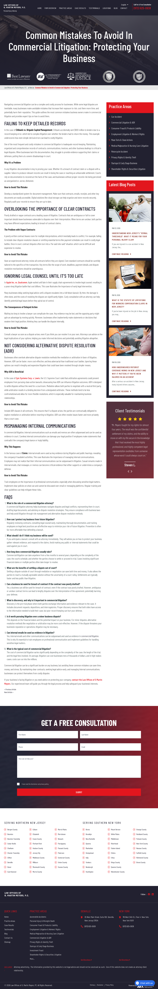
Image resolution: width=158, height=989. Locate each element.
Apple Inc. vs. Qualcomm (16, 282)
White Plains (115, 834)
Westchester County (118, 872)
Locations (107, 8)
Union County (62, 862)
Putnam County (141, 839)
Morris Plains (62, 829)
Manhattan (89, 848)
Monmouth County (39, 867)
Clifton (9, 857)
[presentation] (128, 471)
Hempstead (90, 853)
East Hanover (12, 872)
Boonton (10, 834)
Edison (35, 829)
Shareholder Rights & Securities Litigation (128, 168)
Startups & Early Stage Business (124, 163)
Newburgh (89, 867)
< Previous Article (10, 689)
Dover (9, 867)
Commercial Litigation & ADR (123, 122)
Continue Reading (120, 254)
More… (32, 958)
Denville (10, 862)
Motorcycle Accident (119, 151)
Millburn (35, 862)
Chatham (10, 848)
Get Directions (86, 960)
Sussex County (63, 867)
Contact (123, 8)
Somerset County (64, 857)
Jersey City (36, 853)
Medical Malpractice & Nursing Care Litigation (129, 145)
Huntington (89, 872)
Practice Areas (65, 8)
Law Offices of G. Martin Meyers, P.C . (15, 87)
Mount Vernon (115, 829)
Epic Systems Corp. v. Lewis (28, 378)
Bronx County (140, 862)
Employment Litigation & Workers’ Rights (127, 134)
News (31, 87)
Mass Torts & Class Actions (122, 139)
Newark (60, 839)
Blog (116, 8)
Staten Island (115, 848)
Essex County (37, 839)
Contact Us (8, 937)
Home (40, 8)
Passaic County (63, 848)
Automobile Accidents (38, 916)
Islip (87, 857)
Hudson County (38, 848)
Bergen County (12, 829)
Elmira (113, 853)
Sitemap (7, 942)
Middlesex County (38, 857)
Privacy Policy (109, 985)
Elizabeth (36, 834)
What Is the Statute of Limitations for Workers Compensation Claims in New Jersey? (129, 303)
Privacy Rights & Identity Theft (123, 157)
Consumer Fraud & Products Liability (126, 128)
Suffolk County (141, 853)
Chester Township (13, 853)
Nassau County (141, 848)
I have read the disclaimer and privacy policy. (35, 784)
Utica (113, 857)
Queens (88, 843)
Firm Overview (50, 8)
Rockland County (142, 834)
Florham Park (37, 843)
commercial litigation (90, 636)
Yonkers (88, 862)
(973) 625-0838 (142, 8)
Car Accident (116, 116)
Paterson (61, 853)
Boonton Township (13, 839)
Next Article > (8, 692)
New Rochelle (90, 839)
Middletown (115, 839)
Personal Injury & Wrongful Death (42, 921)
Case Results (80, 8)
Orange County (141, 829)
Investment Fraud (36, 950)
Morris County (37, 872)
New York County (142, 843)
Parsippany (62, 843)
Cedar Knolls (11, 843)
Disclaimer (100, 985)
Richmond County (142, 857)
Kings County (115, 862)
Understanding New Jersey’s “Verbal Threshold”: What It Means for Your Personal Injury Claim (130, 236)
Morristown (62, 834)
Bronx (88, 829)
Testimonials (94, 8)
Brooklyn (89, 834)
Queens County (116, 867)
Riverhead (114, 843)
